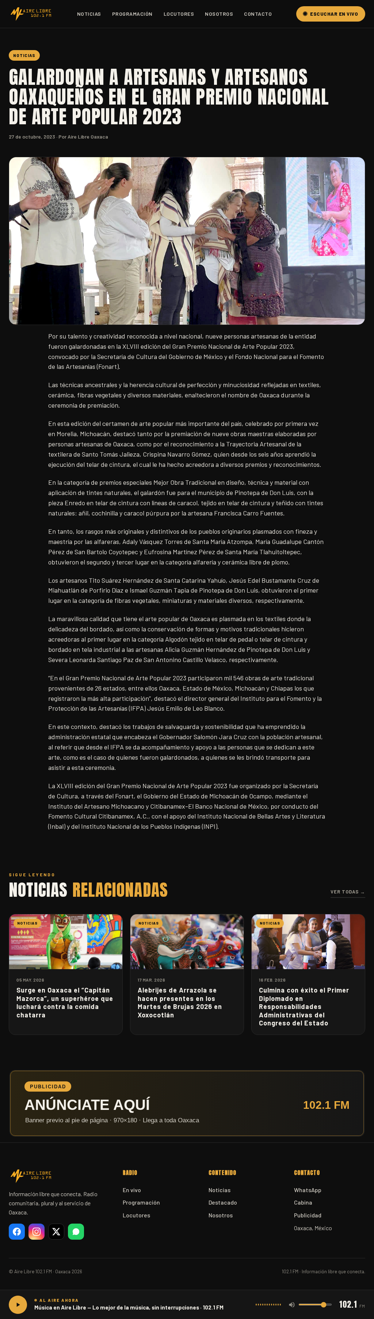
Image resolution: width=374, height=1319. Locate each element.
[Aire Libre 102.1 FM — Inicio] (31, 14)
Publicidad (307, 1215)
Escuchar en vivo (334, 14)
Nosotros (219, 14)
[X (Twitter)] (56, 1232)
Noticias (89, 14)
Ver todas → (348, 892)
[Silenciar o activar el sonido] (291, 1304)
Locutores (179, 14)
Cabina (303, 1202)
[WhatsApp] (76, 1232)
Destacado (223, 1202)
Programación (132, 14)
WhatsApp (307, 1189)
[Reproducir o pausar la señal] (18, 1305)
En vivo (132, 1189)
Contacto (258, 14)
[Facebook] (17, 1232)
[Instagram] (36, 1232)
